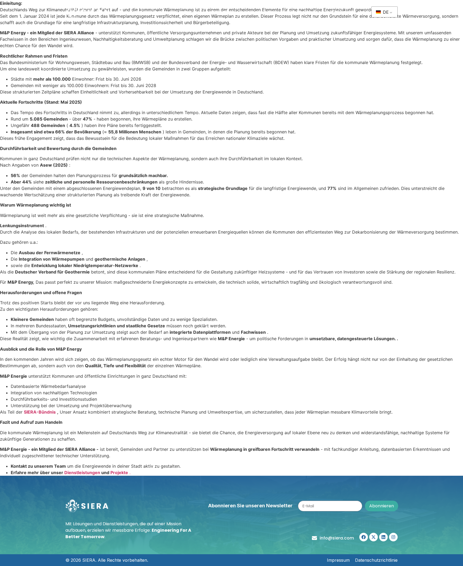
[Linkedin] (383, 537)
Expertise (222, 12)
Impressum (338, 560)
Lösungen (186, 12)
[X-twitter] (373, 537)
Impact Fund (260, 12)
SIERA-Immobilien (302, 12)
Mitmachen (342, 12)
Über (156, 12)
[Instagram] (393, 537)
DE (385, 12)
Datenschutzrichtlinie (376, 560)
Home (135, 12)
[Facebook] (363, 537)
